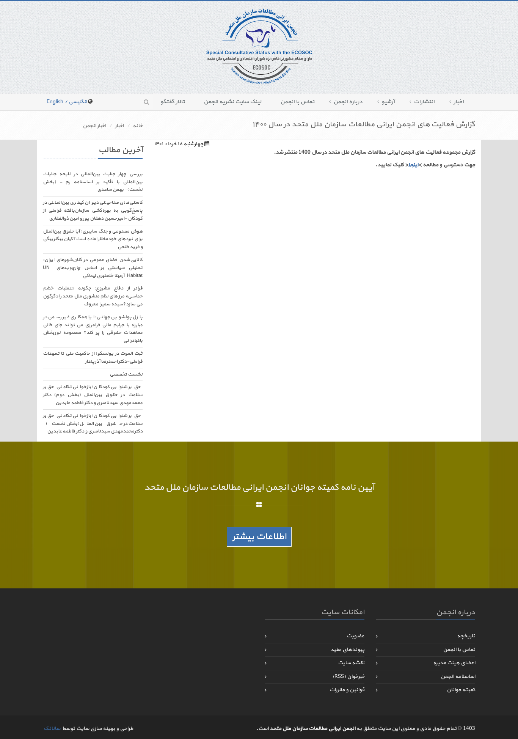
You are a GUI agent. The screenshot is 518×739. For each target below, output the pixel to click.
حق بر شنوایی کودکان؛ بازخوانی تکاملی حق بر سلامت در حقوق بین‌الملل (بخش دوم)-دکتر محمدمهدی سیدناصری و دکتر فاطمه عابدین (93, 395)
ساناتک (52, 729)
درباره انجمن (348, 101)
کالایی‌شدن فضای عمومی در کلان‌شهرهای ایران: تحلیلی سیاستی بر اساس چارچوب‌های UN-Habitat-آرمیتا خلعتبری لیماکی (93, 268)
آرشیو (388, 101)
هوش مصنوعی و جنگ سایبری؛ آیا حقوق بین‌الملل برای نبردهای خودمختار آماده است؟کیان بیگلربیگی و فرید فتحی (93, 239)
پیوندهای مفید (347, 650)
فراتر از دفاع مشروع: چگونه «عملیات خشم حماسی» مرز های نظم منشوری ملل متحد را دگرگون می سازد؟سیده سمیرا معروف (93, 296)
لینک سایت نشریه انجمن (232, 101)
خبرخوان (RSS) (348, 677)
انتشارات (424, 101)
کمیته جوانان (461, 690)
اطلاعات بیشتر (259, 537)
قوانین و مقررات (347, 690)
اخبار (459, 101)
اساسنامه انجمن (458, 677)
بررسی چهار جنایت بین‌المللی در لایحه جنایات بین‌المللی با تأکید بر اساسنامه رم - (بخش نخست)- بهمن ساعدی (93, 182)
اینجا (413, 165)
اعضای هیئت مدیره (454, 663)
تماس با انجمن (297, 101)
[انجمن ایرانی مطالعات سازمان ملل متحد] (259, 46)
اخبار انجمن (94, 126)
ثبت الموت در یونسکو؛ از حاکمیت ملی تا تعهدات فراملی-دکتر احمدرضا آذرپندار (93, 357)
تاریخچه (466, 636)
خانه (138, 126)
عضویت (355, 636)
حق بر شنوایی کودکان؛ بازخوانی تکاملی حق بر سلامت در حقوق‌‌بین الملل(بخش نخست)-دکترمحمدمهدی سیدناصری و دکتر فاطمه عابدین (93, 424)
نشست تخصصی (126, 374)
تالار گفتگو (172, 101)
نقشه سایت (351, 663)
